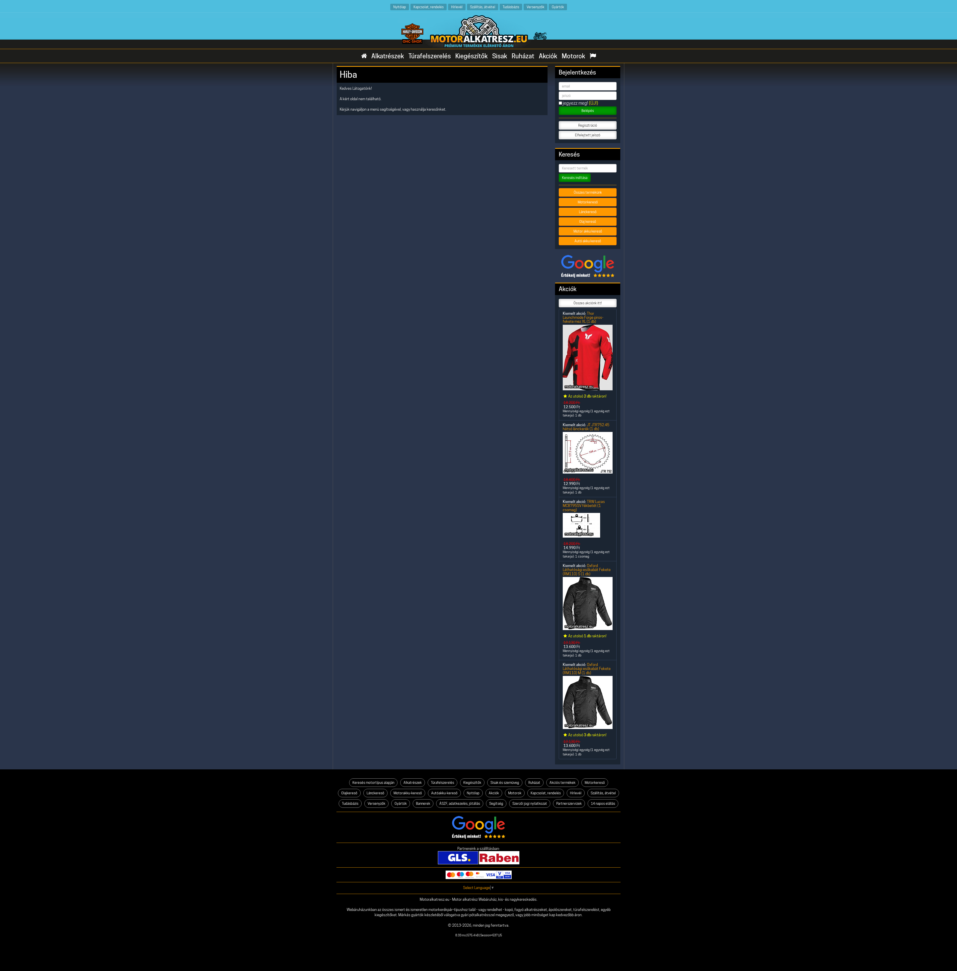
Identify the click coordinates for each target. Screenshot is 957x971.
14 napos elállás (603, 804)
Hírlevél (457, 7)
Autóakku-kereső (444, 793)
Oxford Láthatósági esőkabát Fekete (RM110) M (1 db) (587, 668)
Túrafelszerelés (429, 56)
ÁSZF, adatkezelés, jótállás (459, 804)
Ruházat (523, 56)
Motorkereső (588, 202)
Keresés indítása (574, 178)
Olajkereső (349, 793)
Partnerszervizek (569, 804)
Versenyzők (535, 7)
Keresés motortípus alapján (373, 783)
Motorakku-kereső (408, 793)
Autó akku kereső (587, 241)
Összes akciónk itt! (587, 303)
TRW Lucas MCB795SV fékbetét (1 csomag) (584, 505)
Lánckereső (588, 212)
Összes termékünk (588, 192)
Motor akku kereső (587, 231)
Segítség (496, 804)
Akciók (548, 56)
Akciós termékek (562, 783)
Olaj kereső (587, 222)
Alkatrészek (387, 56)
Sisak (499, 56)
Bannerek (423, 804)
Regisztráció (587, 125)
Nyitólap (399, 7)
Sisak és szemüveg (504, 783)
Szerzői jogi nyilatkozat (529, 804)
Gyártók (558, 7)
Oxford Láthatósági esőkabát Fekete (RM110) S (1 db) (587, 570)
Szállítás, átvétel (482, 7)
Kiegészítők (471, 56)
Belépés (587, 111)
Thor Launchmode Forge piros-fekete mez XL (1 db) (583, 317)
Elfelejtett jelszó (587, 135)
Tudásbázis (511, 7)
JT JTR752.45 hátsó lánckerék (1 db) (586, 427)
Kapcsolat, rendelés (428, 7)
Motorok (573, 56)
